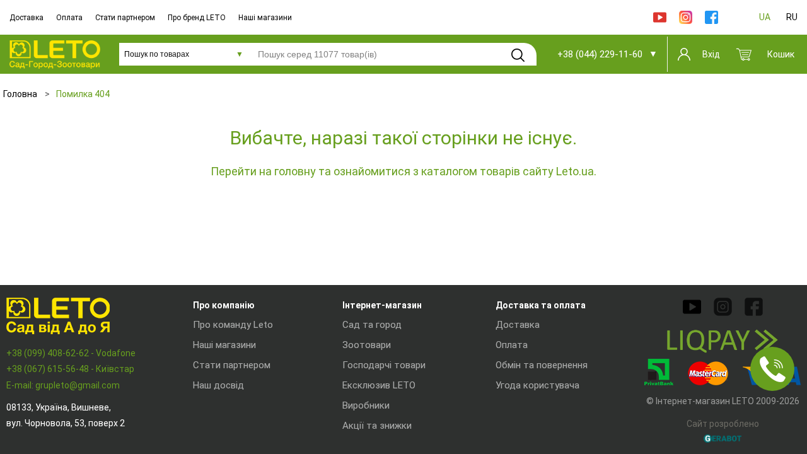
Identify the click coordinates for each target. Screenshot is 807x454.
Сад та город (372, 324)
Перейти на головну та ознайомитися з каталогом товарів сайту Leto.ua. (403, 171)
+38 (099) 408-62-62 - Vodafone (71, 353)
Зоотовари (366, 345)
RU (792, 17)
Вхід (711, 54)
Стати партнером (125, 17)
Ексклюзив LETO (378, 385)
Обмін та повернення (542, 365)
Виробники (366, 405)
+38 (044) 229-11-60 (599, 54)
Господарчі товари (384, 365)
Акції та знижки (377, 425)
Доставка (26, 17)
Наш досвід (218, 385)
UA (764, 17)
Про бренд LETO (197, 17)
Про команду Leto (233, 324)
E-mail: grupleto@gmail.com (63, 385)
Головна (20, 94)
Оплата (69, 17)
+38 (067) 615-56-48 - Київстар (70, 369)
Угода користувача (537, 385)
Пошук (517, 54)
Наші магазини (265, 17)
